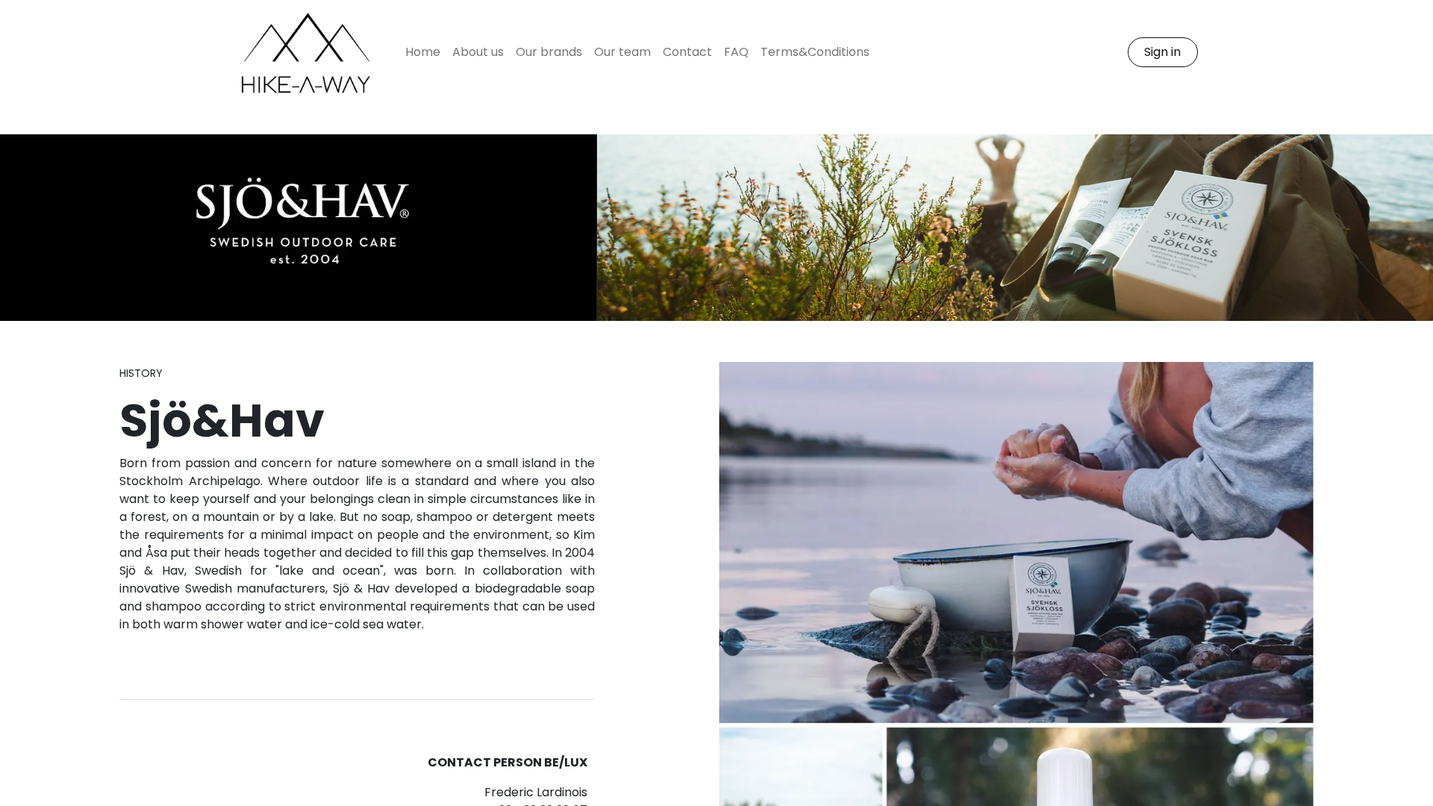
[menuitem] (422, 52)
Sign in (1162, 51)
